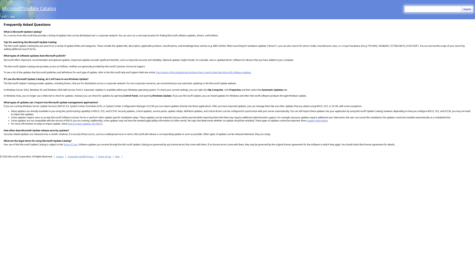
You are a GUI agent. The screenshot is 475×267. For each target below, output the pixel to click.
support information (317, 120)
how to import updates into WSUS (85, 123)
